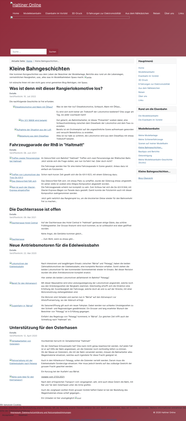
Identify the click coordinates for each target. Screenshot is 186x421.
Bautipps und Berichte (148, 151)
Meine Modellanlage (148, 135)
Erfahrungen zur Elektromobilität (104, 13)
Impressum (111, 419)
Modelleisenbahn (32, 13)
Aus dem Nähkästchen (137, 13)
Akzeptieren (8, 415)
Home (16, 13)
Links (181, 13)
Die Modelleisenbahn (148, 115)
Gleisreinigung (145, 155)
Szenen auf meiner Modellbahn (153, 143)
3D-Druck (77, 13)
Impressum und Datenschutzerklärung (87, 419)
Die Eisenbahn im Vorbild (150, 120)
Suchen (52, 51)
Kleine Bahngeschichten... (150, 147)
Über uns (169, 13)
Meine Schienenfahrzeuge (150, 139)
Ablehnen (23, 415)
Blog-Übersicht (145, 178)
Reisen (156, 13)
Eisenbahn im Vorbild (56, 13)
